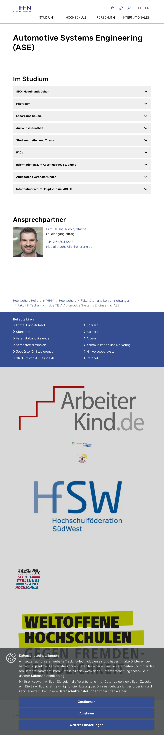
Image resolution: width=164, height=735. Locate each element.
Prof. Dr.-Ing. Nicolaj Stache (66, 229)
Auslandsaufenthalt (29, 128)
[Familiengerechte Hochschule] (82, 459)
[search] (130, 7)
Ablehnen (86, 713)
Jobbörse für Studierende (34, 351)
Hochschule (76, 17)
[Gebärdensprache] (121, 7)
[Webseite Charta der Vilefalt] (82, 445)
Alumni (92, 338)
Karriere (92, 332)
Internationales (136, 17)
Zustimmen (86, 702)
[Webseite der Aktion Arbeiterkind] (82, 407)
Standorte (23, 332)
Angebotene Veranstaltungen (36, 177)
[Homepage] (22, 10)
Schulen (92, 325)
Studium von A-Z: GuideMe (35, 358)
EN (147, 8)
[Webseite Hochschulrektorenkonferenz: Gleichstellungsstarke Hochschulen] (82, 644)
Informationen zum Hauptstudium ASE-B (44, 189)
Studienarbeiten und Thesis (35, 140)
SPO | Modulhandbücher (32, 91)
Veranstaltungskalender (33, 338)
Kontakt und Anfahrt (30, 325)
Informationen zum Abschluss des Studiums (46, 164)
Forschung (106, 17)
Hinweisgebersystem (102, 351)
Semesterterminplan (31, 345)
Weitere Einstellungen (86, 725)
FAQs (19, 152)
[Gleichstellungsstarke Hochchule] (82, 579)
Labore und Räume (29, 116)
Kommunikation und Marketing (109, 345)
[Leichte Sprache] (113, 7)
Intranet (92, 358)
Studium (46, 17)
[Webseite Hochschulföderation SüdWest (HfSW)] (82, 514)
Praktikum (23, 103)
